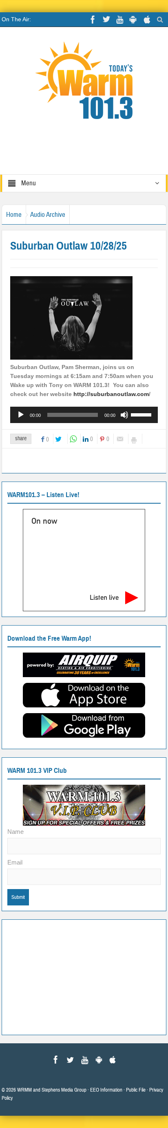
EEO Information (106, 1090)
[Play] (21, 415)
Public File (136, 1090)
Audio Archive (47, 214)
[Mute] (124, 415)
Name (15, 831)
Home (14, 214)
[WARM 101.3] (84, 84)
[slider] (142, 414)
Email (14, 862)
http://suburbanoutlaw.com (110, 394)
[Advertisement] (84, 976)
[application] (84, 415)
